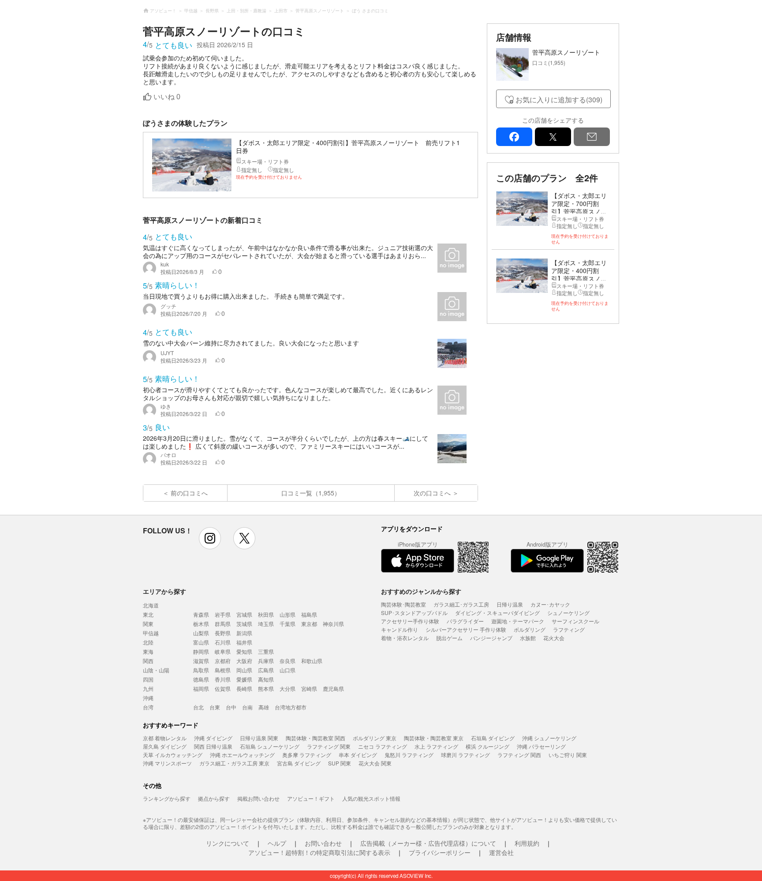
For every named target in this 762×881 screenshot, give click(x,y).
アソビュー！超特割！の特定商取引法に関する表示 (319, 852)
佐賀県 (223, 688)
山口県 (287, 670)
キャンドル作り (399, 629)
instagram (210, 538)
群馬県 (223, 623)
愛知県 (244, 651)
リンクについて (227, 843)
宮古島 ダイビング (299, 763)
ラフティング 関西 (519, 754)
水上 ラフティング (436, 746)
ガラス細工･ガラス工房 (461, 604)
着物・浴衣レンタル (405, 637)
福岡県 (201, 688)
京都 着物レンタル (165, 738)
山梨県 (201, 633)
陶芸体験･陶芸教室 (403, 604)
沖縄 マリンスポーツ (167, 763)
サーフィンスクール (575, 621)
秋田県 (266, 614)
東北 (148, 614)
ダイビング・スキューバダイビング (497, 612)
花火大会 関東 (375, 763)
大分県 (287, 688)
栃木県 (201, 623)
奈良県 (287, 660)
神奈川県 (333, 623)
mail (592, 136)
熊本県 (266, 688)
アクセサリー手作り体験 (410, 621)
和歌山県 (311, 660)
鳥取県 (201, 670)
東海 (148, 651)
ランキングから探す (166, 798)
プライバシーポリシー (440, 852)
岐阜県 (223, 651)
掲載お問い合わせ (258, 798)
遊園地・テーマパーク (517, 621)
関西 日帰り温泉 (213, 746)
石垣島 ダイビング (493, 738)
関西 (148, 660)
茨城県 (244, 623)
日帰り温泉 (510, 604)
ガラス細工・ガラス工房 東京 (234, 763)
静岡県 (201, 651)
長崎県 (244, 688)
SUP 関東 (339, 763)
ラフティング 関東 (329, 746)
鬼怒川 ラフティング (409, 754)
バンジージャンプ (491, 637)
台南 (247, 707)
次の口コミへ (432, 492)
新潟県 (244, 633)
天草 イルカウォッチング (172, 754)
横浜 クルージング (487, 746)
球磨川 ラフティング (465, 754)
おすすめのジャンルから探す (421, 591)
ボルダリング (529, 629)
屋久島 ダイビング (165, 746)
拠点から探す (214, 798)
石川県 (223, 642)
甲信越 (151, 633)
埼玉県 (266, 623)
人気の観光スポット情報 (371, 798)
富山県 (201, 642)
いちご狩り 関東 (568, 754)
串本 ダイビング (358, 754)
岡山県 (244, 670)
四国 (148, 679)
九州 (148, 688)
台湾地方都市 (290, 707)
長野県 (223, 633)
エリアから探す (164, 591)
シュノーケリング (568, 612)
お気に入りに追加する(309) (558, 99)
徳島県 (201, 679)
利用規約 (527, 843)
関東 (148, 623)
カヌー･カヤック (550, 604)
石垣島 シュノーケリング (269, 746)
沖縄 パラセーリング (541, 746)
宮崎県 (309, 688)
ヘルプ (277, 843)
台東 (214, 707)
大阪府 (244, 660)
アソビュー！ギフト (311, 798)
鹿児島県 (333, 688)
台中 (231, 707)
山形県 (287, 614)
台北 (198, 707)
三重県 (266, 651)
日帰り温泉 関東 (259, 738)
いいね (166, 97)
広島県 (266, 670)
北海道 (151, 605)
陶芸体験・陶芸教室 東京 (433, 738)
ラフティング (569, 629)
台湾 (148, 707)
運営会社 (501, 852)
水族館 (528, 637)
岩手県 (223, 614)
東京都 (309, 623)
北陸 (148, 642)
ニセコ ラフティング (382, 746)
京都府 (223, 660)
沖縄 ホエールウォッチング (242, 754)
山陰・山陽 (156, 670)
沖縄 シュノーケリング (549, 738)
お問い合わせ (323, 843)
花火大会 (553, 637)
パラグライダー (465, 621)
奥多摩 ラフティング (306, 754)
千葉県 (287, 623)
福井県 (244, 642)
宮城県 (244, 614)
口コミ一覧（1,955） (310, 492)
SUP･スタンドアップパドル (414, 612)
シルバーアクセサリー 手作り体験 (466, 629)
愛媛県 (244, 679)
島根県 (223, 670)
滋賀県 (201, 660)
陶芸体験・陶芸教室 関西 (315, 738)
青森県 (201, 614)
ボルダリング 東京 (374, 738)
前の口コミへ (189, 492)
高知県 (266, 679)
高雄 (263, 707)
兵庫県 (266, 660)
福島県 (309, 614)
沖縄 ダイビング (213, 738)
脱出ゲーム (449, 637)
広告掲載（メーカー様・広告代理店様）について (428, 843)
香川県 (223, 679)
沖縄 (148, 697)
